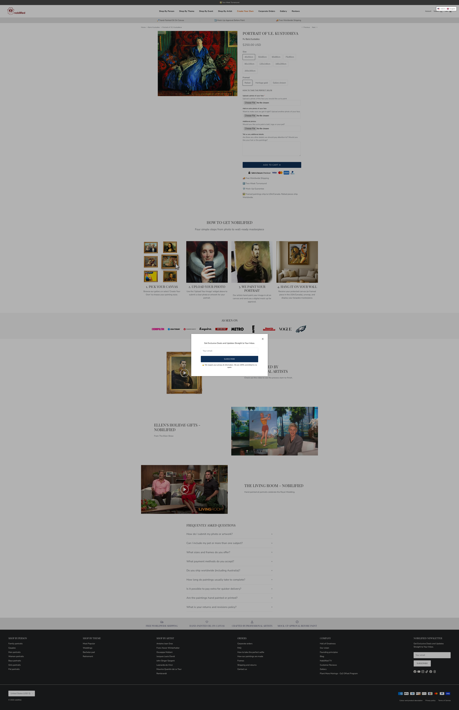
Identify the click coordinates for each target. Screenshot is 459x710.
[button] (446, 9)
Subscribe (229, 359)
